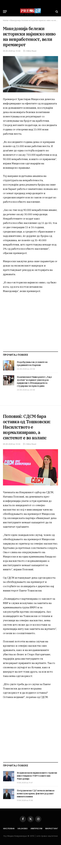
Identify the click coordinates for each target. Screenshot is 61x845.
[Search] (56, 11)
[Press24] (30, 11)
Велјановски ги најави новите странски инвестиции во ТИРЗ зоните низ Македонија (37, 775)
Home (5, 20)
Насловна (9, 828)
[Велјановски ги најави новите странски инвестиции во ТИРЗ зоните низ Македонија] (8, 776)
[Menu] (5, 11)
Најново (23, 828)
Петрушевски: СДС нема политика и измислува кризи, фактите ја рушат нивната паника (35, 793)
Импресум (36, 828)
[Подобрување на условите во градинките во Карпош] (8, 365)
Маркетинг (51, 828)
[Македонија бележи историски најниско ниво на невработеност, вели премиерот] (30, 74)
